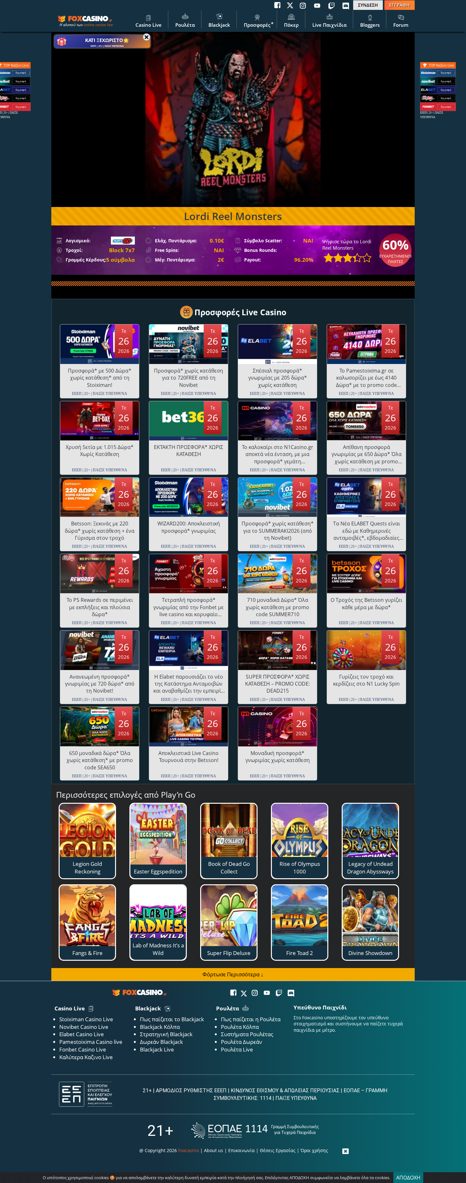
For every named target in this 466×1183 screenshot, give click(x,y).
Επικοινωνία (241, 1150)
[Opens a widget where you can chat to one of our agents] (438, 1169)
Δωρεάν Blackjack (161, 1041)
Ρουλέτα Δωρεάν (241, 1041)
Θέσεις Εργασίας (277, 1150)
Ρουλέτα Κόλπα (240, 1026)
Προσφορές (257, 25)
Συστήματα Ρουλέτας (247, 1034)
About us (213, 1150)
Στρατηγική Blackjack (166, 1034)
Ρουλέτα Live (237, 1049)
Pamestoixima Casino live (90, 1041)
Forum (400, 25)
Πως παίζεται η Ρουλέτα (250, 1019)
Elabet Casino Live (81, 1034)
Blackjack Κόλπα (160, 1026)
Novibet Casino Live (83, 1026)
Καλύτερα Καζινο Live (86, 1057)
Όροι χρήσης (314, 1150)
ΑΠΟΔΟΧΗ (408, 1177)
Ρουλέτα (185, 25)
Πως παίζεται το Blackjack (172, 1019)
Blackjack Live (157, 1049)
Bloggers (370, 25)
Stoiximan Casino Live (86, 1019)
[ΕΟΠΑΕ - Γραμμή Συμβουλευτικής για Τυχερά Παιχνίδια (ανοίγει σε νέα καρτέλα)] (255, 1130)
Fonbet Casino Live (82, 1049)
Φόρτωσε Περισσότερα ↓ (233, 974)
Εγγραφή (446, 73)
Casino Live (148, 25)
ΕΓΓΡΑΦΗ (399, 5)
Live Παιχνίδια (329, 25)
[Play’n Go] (123, 241)
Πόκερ (291, 25)
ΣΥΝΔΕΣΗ (368, 5)
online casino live (98, 24)
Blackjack (219, 25)
